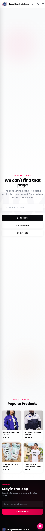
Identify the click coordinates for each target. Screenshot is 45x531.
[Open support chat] (40, 526)
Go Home (24, 218)
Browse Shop (24, 225)
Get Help (24, 233)
